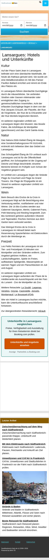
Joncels (35, 291)
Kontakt (17, 542)
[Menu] (45, 3)
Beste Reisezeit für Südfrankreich (20, 521)
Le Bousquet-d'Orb (24, 294)
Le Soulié (26, 287)
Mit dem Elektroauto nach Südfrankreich (23, 444)
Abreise (29, 23)
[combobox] (24, 17)
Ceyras (14, 291)
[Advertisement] (24, 386)
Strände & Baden (11, 506)
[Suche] (40, 2)
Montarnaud (7, 294)
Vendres (5, 291)
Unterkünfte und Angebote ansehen (24, 344)
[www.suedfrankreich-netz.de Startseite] (9, 3)
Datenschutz (31, 542)
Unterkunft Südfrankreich (13, 43)
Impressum (5, 542)
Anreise (5, 23)
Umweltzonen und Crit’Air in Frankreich (23, 458)
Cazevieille (24, 291)
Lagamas (36, 287)
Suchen (24, 31)
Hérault (32, 43)
